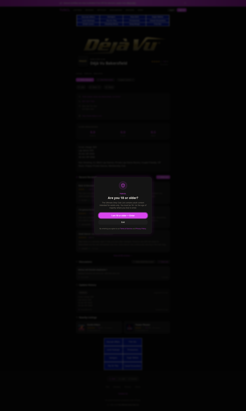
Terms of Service (126, 229)
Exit (123, 222)
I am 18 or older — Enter (123, 215)
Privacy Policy (141, 229)
